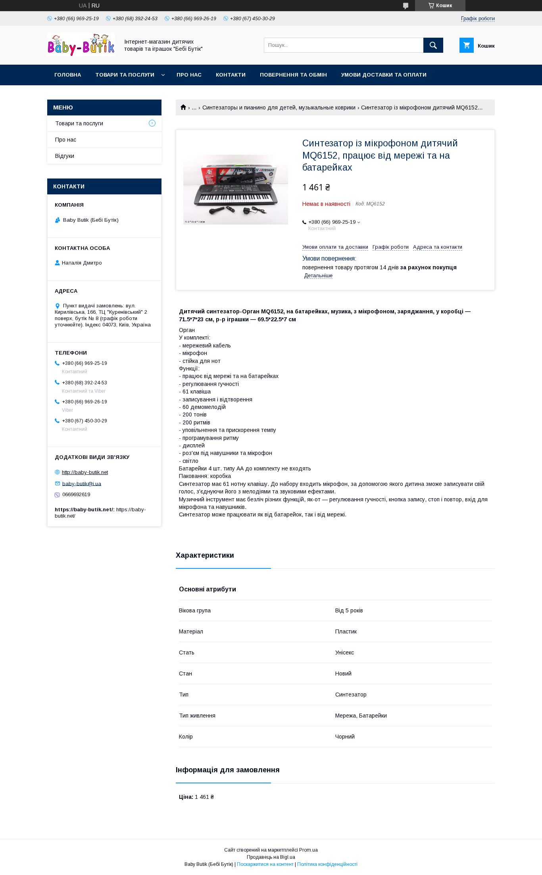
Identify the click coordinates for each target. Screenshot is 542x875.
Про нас (189, 75)
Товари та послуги (124, 75)
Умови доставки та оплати (384, 75)
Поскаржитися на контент (265, 864)
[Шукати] (433, 45)
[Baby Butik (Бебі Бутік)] (81, 54)
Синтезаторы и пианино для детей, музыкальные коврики (279, 107)
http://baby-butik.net (85, 472)
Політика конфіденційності (327, 864)
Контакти (231, 75)
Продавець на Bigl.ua (271, 857)
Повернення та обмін (293, 75)
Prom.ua (308, 850)
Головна (67, 75)
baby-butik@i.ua (81, 483)
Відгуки (64, 156)
